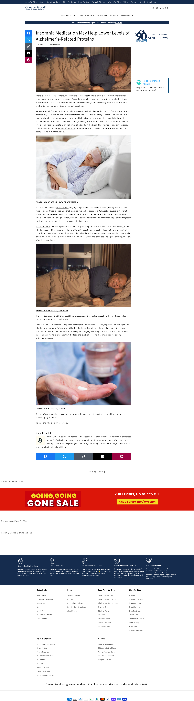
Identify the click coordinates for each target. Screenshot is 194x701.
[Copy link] (28, 46)
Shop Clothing (134, 607)
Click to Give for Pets (106, 595)
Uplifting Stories (43, 667)
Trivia (125, 2)
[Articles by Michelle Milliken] (40, 440)
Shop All (132, 595)
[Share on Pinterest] (28, 60)
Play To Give (83, 2)
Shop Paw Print (135, 603)
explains (108, 324)
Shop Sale (133, 626)
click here (63, 422)
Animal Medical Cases (106, 652)
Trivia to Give (103, 607)
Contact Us (41, 603)
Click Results (42, 618)
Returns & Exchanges (45, 599)
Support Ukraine (104, 659)
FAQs (38, 607)
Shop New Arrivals (136, 630)
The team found (43, 226)
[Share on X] (28, 40)
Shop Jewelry (134, 622)
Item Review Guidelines (76, 607)
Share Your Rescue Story (46, 675)
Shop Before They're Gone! (137, 501)
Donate (134, 2)
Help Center (41, 595)
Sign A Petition (104, 626)
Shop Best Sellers (135, 599)
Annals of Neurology (67, 128)
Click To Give (31, 2)
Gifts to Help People (106, 644)
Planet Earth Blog (43, 671)
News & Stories (98, 2)
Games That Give (104, 622)
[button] (153, 8)
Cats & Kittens (42, 648)
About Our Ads (72, 611)
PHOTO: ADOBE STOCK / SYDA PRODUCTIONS (57, 202)
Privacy (70, 599)
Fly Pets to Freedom (106, 656)
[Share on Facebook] (28, 33)
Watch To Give (114, 2)
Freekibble (102, 615)
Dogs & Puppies (43, 652)
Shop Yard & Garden (136, 618)
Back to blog (98, 471)
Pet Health (41, 659)
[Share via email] (28, 53)
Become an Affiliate (44, 615)
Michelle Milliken (54, 44)
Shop (42, 2)
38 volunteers (62, 207)
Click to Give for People (107, 599)
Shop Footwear (135, 611)
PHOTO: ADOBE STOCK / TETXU (50, 408)
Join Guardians (54, 2)
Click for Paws (103, 611)
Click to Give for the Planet (108, 603)
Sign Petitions (69, 2)
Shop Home (133, 615)
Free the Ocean (104, 618)
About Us (40, 611)
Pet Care (40, 663)
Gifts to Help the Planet (107, 648)
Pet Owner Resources (45, 656)
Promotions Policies (75, 603)
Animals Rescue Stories (46, 644)
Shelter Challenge (148, 2)
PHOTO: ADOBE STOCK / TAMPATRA (52, 310)
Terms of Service (73, 595)
